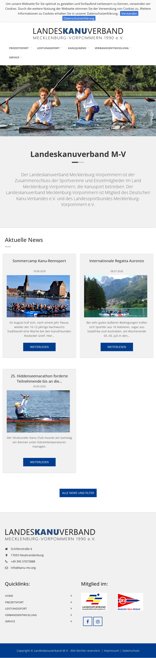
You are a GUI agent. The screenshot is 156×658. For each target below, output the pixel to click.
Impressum (111, 651)
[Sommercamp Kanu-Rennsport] (39, 296)
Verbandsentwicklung (112, 48)
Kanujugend (77, 48)
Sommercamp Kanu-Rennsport (39, 260)
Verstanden (129, 13)
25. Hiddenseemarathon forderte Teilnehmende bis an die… (39, 378)
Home (9, 596)
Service (14, 57)
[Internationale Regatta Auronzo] (117, 296)
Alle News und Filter (78, 493)
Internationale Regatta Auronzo (116, 260)
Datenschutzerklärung (79, 18)
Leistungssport (48, 48)
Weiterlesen (39, 347)
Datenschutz (131, 651)
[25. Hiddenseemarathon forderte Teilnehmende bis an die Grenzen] (39, 411)
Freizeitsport (19, 48)
